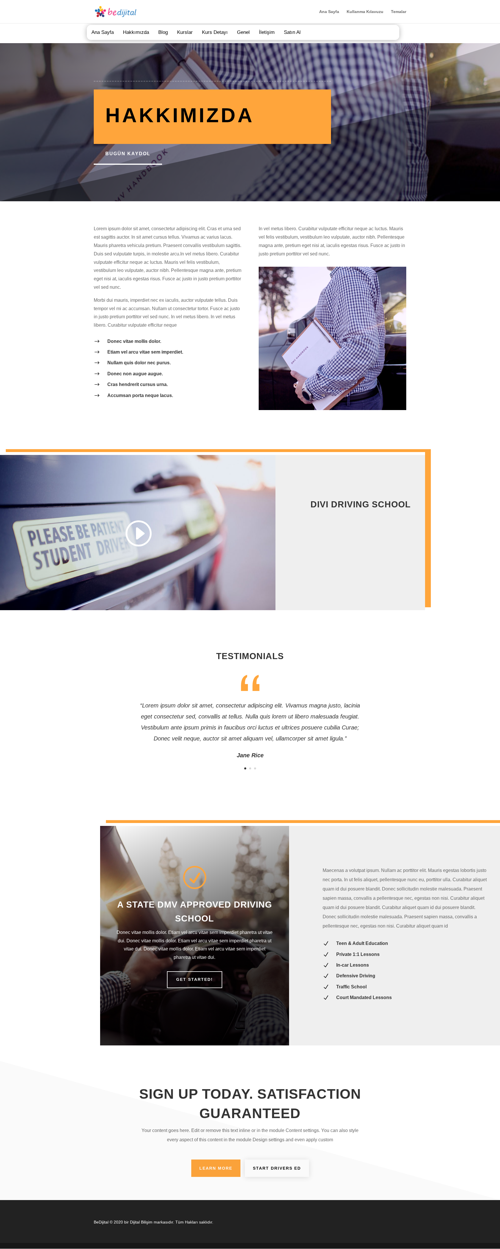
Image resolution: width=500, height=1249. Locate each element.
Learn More (215, 1168)
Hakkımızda (136, 32)
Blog (163, 32)
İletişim (267, 32)
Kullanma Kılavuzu (365, 12)
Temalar (398, 12)
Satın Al (292, 32)
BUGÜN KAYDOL (127, 153)
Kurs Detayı (215, 32)
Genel (243, 32)
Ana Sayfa (329, 12)
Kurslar (185, 32)
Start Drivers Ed (277, 1168)
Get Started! (194, 979)
